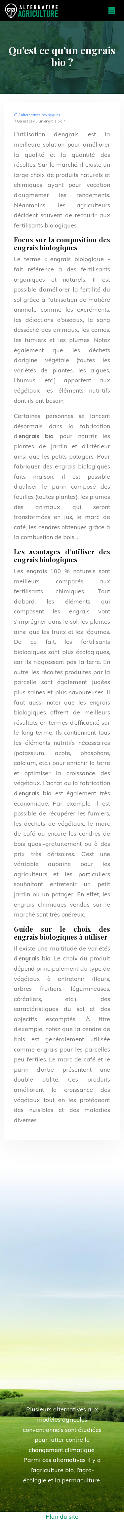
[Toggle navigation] (111, 11)
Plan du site (62, 1516)
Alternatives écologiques (40, 115)
